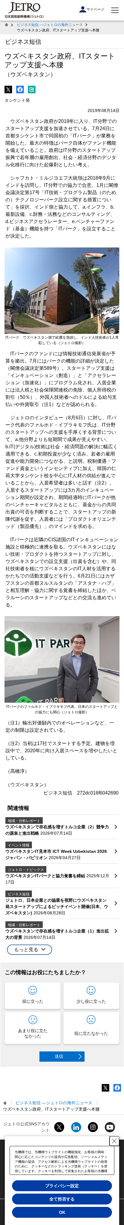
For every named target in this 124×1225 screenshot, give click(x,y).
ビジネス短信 (23, 41)
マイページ (95, 9)
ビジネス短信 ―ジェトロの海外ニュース (50, 25)
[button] (29, 950)
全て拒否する (62, 1199)
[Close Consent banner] (114, 1141)
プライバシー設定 (62, 1185)
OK (62, 1212)
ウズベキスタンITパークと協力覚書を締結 (45, 875)
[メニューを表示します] (114, 10)
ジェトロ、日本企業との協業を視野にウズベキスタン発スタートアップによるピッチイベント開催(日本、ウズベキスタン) (56, 906)
